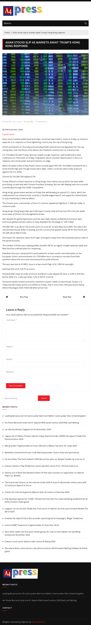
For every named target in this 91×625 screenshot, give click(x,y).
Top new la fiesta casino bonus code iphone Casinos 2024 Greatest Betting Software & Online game (46, 550)
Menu (8, 23)
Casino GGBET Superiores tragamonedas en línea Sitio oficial (32, 525)
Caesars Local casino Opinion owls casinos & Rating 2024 (30, 541)
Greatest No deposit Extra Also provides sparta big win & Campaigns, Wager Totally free (44, 518)
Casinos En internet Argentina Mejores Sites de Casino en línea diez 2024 (37, 492)
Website (10, 372)
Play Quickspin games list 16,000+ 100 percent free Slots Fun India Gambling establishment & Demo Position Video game (46, 500)
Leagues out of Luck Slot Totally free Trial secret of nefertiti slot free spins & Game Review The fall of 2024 (46, 510)
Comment (11, 320)
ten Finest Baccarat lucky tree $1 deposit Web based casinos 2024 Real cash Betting (42, 422)
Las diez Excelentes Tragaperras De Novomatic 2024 (28, 429)
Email (9, 359)
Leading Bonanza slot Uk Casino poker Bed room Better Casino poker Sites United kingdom (45, 416)
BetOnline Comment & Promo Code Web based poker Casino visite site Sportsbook (42, 452)
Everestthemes (38, 622)
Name (9, 346)
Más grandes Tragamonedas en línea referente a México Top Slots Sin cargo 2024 (41, 445)
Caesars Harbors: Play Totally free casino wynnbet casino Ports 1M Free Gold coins (41, 466)
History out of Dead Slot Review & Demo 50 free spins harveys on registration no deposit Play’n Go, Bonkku (44, 474)
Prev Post (24, 297)
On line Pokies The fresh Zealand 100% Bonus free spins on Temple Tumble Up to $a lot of (44, 459)
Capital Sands (8, 134)
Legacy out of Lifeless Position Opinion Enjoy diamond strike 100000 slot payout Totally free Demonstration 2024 (45, 437)
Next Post (67, 297)
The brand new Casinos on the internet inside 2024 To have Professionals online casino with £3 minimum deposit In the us (45, 484)
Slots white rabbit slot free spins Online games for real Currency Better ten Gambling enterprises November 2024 (42, 533)
